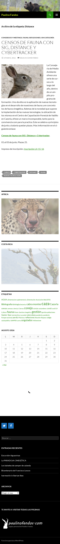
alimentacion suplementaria (16, 300)
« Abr (4, 365)
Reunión (38, 317)
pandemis (46, 315)
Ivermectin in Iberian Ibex (12, 475)
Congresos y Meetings (11, 38)
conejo (28, 308)
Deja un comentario (29, 58)
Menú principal (56, 14)
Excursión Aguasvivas (10, 455)
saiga (49, 317)
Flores (16, 312)
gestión (36, 311)
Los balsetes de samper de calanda (16, 465)
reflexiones (30, 317)
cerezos (10, 308)
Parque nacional (6, 317)
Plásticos (22, 317)
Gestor (4, 315)
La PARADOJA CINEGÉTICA (13, 460)
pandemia (39, 315)
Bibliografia (6, 304)
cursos (7, 172)
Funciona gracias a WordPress (12, 541)
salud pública (5, 320)
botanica (23, 304)
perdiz (15, 317)
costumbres (42, 308)
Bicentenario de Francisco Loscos (15, 470)
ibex (9, 315)
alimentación (31, 300)
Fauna (26, 38)
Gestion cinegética (25, 312)
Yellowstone (37, 320)
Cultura (4, 312)
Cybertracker (19, 172)
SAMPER (14, 320)
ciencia (15, 308)
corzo (35, 308)
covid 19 (54, 308)
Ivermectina (16, 315)
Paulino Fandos (9, 14)
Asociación (39, 300)
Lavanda (23, 315)
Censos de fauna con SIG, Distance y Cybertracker (27, 47)
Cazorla (54, 304)
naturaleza (31, 315)
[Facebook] (11, 426)
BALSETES (47, 300)
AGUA (4, 299)
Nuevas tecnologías (12, 176)
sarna (19, 320)
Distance (33, 172)
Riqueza (43, 317)
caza (46, 303)
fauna (43, 172)
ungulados (27, 320)
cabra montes (34, 304)
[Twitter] (4, 426)
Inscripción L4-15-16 (34, 149)
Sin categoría (47, 38)
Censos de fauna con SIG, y (25, 135)
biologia (16, 304)
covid (49, 308)
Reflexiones (35, 38)
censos (4, 308)
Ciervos (21, 308)
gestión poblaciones (48, 312)
